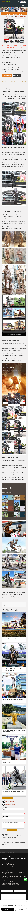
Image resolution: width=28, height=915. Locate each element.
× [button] (26, 901)
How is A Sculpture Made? (7, 881)
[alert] (14, 907)
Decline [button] (21, 909)
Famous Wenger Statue (10, 852)
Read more (9, 906)
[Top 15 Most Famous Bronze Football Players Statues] (14, 778)
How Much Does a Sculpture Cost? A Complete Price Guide (14, 875)
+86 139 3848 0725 (7, 863)
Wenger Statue (3, 852)
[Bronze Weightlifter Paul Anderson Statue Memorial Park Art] (14, 747)
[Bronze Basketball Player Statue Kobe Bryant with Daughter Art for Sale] (14, 655)
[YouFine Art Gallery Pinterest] (2, 868)
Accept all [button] (7, 909)
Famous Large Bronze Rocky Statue (11, 638)
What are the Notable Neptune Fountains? (11, 883)
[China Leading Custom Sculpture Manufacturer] (6, 1)
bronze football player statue (16, 150)
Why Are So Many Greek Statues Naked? (10, 885)
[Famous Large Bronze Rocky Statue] (14, 624)
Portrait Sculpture (12, 16)
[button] (22, 5)
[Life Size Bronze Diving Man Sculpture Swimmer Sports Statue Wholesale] (14, 716)
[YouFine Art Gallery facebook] (1, 868)
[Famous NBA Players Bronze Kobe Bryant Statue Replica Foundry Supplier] (14, 685)
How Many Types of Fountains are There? (11, 884)
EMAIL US (17, 75)
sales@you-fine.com (10, 804)
